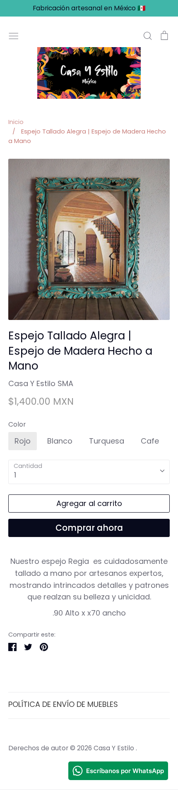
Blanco (59, 441)
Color (17, 424)
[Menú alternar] (13, 35)
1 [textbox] (15, 475)
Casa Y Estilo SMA (40, 383)
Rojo (22, 441)
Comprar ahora (89, 528)
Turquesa (106, 441)
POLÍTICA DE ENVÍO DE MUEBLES (63, 704)
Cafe (150, 441)
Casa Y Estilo (115, 748)
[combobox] (89, 472)
